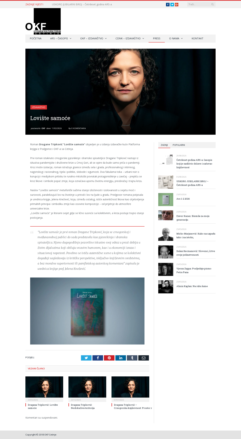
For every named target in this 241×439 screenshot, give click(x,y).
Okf (43, 128)
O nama (174, 38)
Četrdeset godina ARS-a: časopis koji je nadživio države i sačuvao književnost (194, 163)
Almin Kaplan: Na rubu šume (192, 286)
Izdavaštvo (38, 107)
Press (156, 38)
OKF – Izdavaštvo (91, 38)
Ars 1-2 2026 (183, 198)
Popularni (179, 145)
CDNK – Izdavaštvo (128, 38)
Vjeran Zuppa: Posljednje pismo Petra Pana (193, 270)
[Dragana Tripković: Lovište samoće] (44, 388)
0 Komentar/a (78, 128)
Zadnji (164, 145)
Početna (35, 38)
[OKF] (43, 20)
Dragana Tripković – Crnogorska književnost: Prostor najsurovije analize (143, 406)
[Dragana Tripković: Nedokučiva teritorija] (87, 388)
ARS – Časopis (59, 38)
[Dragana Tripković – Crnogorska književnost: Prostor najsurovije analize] (130, 388)
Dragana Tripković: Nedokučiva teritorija (83, 406)
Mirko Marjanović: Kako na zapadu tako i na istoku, (195, 235)
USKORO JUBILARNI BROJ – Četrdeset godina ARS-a (82, 4)
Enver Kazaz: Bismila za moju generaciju (192, 217)
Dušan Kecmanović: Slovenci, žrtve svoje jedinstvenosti (195, 252)
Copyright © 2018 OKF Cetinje (40, 434)
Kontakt (197, 38)
